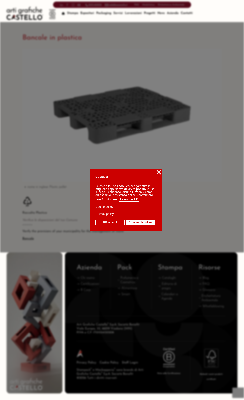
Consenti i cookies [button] (140, 222)
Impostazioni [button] (129, 199)
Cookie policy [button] (104, 206)
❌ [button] (158, 172)
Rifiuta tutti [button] (110, 222)
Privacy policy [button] (104, 214)
